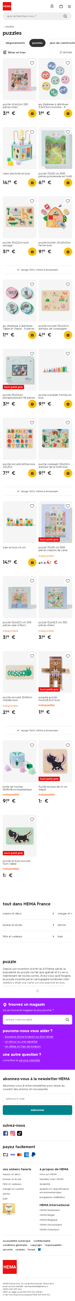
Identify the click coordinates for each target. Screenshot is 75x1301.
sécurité (8, 1249)
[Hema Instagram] (12, 1133)
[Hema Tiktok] (19, 1133)
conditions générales (15, 1245)
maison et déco (12, 913)
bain (60, 936)
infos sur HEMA (48, 1174)
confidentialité (41, 1241)
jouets (10, 26)
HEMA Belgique (49, 1219)
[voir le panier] (61, 6)
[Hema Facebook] (5, 1133)
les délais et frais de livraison (23, 1046)
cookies (20, 1249)
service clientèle (29, 1060)
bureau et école (12, 925)
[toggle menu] (69, 6)
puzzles (37, 43)
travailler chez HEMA (51, 1179)
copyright (36, 1245)
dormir (62, 925)
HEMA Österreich (49, 1229)
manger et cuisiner (13, 1188)
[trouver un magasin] (67, 1019)
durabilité (45, 1184)
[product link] (19, 79)
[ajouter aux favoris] (32, 62)
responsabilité (53, 1245)
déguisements (15, 43)
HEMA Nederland (50, 1210)
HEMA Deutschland (51, 1224)
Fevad (31, 1249)
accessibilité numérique (17, 1241)
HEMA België (47, 1215)
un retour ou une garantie (21, 1041)
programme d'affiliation (52, 1197)
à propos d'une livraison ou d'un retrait (29, 1036)
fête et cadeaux (12, 936)
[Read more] (37, 990)
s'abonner (37, 1110)
